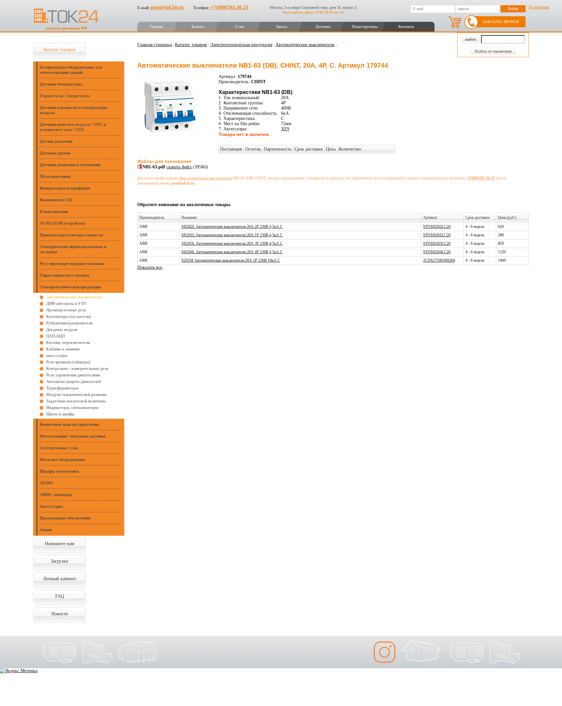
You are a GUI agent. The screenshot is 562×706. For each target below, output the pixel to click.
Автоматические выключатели (74, 296)
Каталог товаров (59, 49)
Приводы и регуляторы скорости (71, 234)
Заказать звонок (501, 22)
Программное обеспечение (65, 518)
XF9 (285, 128)
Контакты (406, 26)
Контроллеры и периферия (65, 188)
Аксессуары (51, 506)
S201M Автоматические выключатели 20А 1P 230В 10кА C (230, 260)
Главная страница (154, 44)
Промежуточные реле (66, 309)
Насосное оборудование (63, 459)
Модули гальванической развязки (76, 394)
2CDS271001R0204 (439, 260)
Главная (156, 26)
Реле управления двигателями (73, 375)
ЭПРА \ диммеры (56, 494)
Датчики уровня (55, 152)
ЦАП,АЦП (55, 335)
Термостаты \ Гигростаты (64, 95)
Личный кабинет (59, 578)
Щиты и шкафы (60, 414)
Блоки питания (54, 211)
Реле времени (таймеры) (68, 362)
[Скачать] (139, 167)
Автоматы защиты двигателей (73, 381)
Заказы (281, 26)
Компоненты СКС (57, 199)
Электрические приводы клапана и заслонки (73, 249)
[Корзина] (454, 22)
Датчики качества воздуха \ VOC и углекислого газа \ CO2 (73, 127)
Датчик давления (56, 141)
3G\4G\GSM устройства (62, 223)
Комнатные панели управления (69, 424)
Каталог (198, 26)
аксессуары (56, 355)
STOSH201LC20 (436, 235)
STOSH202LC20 (436, 226)
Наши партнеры (365, 26)
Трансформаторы (62, 388)
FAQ (59, 596)
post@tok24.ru (167, 7)
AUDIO (46, 482)
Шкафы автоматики (59, 471)
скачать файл (179, 166)
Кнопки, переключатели (68, 342)
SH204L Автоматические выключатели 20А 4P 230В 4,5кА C (232, 252)
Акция (46, 529)
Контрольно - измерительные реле (77, 368)
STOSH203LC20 (436, 243)
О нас (239, 26)
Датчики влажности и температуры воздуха (73, 110)
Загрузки (59, 561)
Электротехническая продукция (70, 286)
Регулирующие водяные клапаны (72, 263)
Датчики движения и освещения (70, 164)
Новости (59, 613)
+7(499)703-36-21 (229, 7)
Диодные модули (61, 329)
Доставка (322, 26)
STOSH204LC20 (436, 252)
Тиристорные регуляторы (64, 275)
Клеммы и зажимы (63, 348)
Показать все (149, 267)
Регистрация (539, 7)
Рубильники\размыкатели (69, 322)
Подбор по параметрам (493, 51)
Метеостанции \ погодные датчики (72, 436)
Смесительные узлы (59, 447)
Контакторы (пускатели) (68, 316)
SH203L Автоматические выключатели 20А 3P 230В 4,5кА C (232, 243)
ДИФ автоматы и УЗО (66, 303)
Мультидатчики (55, 176)
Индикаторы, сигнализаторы (72, 407)
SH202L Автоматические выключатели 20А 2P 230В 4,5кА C (232, 226)
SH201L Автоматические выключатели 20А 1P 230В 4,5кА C (232, 235)
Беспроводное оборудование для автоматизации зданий (71, 70)
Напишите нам (59, 543)
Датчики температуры (61, 84)
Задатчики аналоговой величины (76, 401)
